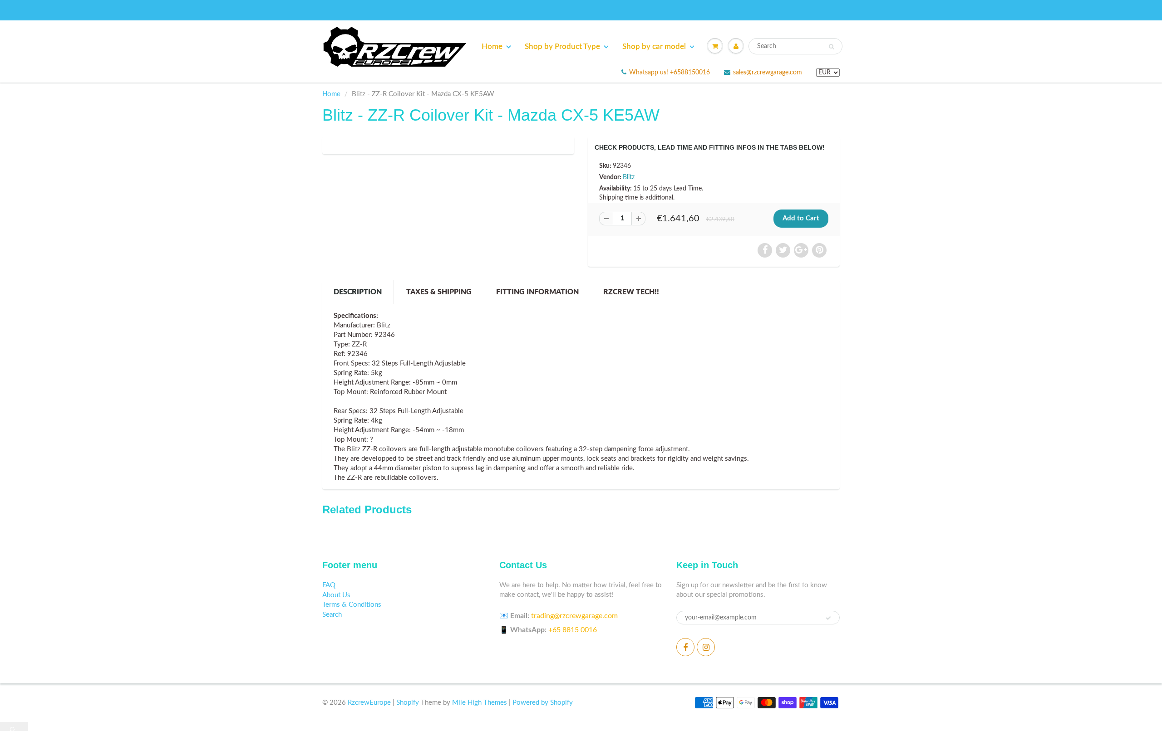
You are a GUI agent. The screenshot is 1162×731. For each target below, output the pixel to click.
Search (332, 614)
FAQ (328, 585)
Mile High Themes (479, 702)
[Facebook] (685, 647)
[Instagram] (706, 647)
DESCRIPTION (358, 292)
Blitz (629, 177)
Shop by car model (654, 46)
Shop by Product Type (562, 46)
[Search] (831, 46)
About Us (336, 595)
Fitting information (537, 292)
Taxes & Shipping (439, 292)
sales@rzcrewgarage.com (767, 72)
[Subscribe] (828, 618)
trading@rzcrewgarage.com (574, 615)
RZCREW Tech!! (631, 292)
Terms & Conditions (351, 604)
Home (492, 46)
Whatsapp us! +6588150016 (669, 72)
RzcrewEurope (369, 702)
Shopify (407, 702)
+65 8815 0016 (572, 630)
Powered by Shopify (542, 702)
